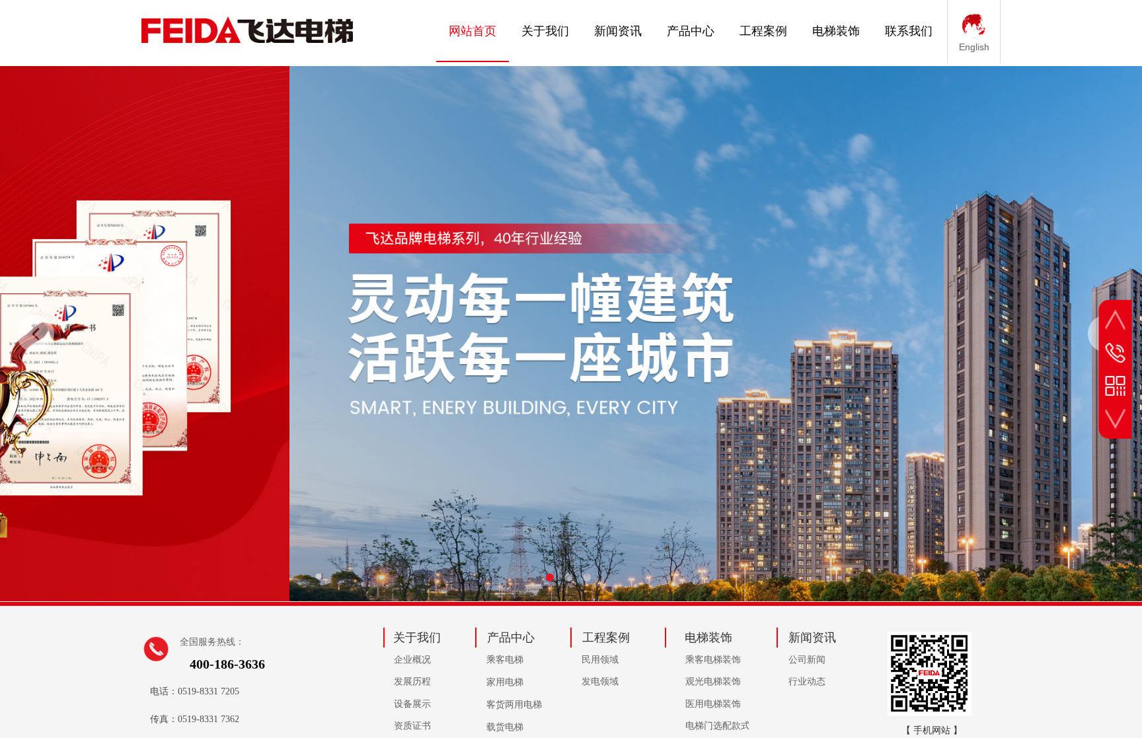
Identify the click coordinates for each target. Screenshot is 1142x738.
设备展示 (412, 704)
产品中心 (690, 31)
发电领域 (600, 681)
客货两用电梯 (514, 705)
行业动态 (806, 681)
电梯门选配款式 (717, 726)
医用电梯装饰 (713, 704)
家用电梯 (504, 682)
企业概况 (412, 660)
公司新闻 (806, 660)
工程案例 (763, 31)
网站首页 (472, 31)
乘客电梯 (504, 660)
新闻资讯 (618, 31)
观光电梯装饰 (713, 681)
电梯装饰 (836, 31)
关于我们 (545, 31)
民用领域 (600, 660)
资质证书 (412, 726)
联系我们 (909, 31)
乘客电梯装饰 (713, 660)
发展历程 (412, 681)
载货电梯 (504, 727)
